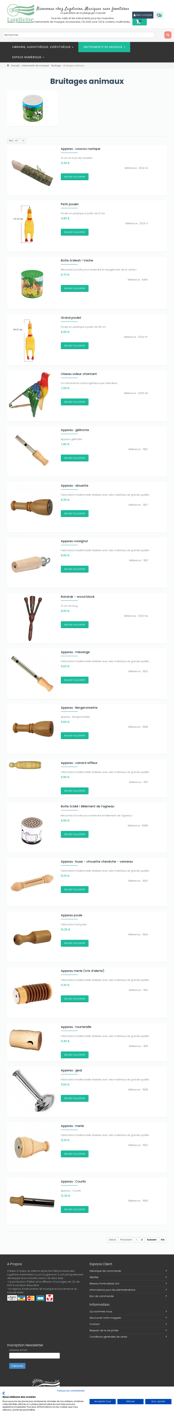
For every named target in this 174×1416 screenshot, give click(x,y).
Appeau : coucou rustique (80, 149)
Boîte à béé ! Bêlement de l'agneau (87, 806)
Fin (162, 1239)
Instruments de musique (103, 47)
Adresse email (18, 1350)
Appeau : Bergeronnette (79, 707)
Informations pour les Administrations (112, 1290)
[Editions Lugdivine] (20, 13)
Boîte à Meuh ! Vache (77, 260)
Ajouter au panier (74, 176)
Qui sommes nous (101, 1311)
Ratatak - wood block (78, 596)
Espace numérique (27, 57)
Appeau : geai (71, 1070)
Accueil (15, 65)
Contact (95, 1324)
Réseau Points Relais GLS (104, 1283)
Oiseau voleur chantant (79, 374)
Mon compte (144, 15)
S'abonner (17, 1366)
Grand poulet (71, 317)
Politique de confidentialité (70, 1390)
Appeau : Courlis (73, 1181)
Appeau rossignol (74, 541)
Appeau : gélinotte (75, 430)
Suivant (151, 1239)
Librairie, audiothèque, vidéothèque (42, 47)
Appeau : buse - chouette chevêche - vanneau (97, 861)
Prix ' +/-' (14, 140)
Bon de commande (102, 1296)
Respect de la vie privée (104, 1330)
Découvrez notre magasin (105, 1318)
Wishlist (94, 1277)
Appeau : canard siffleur (79, 763)
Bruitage (56, 65)
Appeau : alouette (74, 485)
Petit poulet (70, 204)
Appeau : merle (72, 1126)
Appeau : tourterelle (76, 1027)
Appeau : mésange (75, 652)
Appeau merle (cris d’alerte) (82, 971)
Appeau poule (71, 915)
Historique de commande (105, 1271)
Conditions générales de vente (108, 1336)
